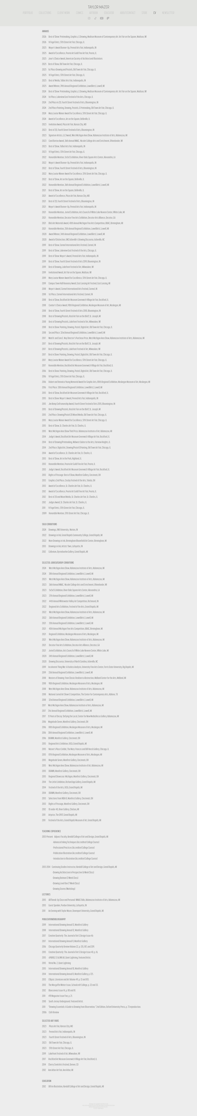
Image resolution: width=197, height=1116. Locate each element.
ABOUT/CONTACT (127, 13)
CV (154, 13)
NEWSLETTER (168, 13)
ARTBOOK (93, 13)
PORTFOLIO (28, 13)
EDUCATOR (109, 13)
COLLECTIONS (45, 13)
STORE (144, 13)
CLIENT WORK (63, 13)
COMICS (79, 13)
